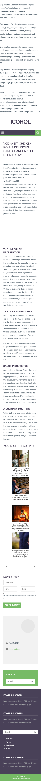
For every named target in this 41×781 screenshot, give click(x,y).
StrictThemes (26, 778)
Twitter (9, 742)
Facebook (10, 745)
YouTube (9, 739)
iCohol (20, 121)
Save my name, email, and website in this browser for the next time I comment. (19, 597)
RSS (8, 748)
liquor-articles (14, 649)
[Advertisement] (20, 231)
